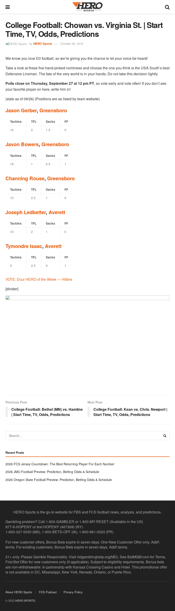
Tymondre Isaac (23, 246)
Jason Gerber (21, 110)
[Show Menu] (7, 7)
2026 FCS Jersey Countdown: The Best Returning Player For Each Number (59, 464)
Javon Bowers (22, 144)
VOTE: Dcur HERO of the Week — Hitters (38, 279)
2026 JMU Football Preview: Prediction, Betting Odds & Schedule (52, 471)
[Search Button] (167, 7)
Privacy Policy (73, 592)
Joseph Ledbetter (25, 212)
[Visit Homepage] (87, 6)
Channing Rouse (24, 178)
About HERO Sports (18, 592)
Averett (57, 212)
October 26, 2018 (71, 43)
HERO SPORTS (25, 600)
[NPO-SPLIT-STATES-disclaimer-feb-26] (87, 341)
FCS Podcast (48, 592)
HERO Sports (42, 43)
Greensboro (53, 110)
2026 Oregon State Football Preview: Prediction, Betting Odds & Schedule (58, 479)
